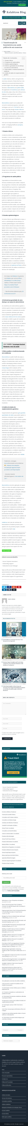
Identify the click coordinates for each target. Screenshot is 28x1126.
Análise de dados (6, 1095)
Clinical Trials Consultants (8, 828)
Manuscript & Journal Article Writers (10, 855)
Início (3, 1069)
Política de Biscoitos (6, 1085)
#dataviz (15, 276)
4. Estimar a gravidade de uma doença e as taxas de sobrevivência (14, 66)
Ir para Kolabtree (17, 1)
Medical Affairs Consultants (8, 844)
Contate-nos (5, 1079)
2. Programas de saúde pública (12, 62)
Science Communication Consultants (10, 833)
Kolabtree (4, 522)
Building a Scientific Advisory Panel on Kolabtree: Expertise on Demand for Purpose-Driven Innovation (13, 930)
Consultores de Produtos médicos (10, 817)
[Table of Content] (23, 58)
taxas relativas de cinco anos (13, 317)
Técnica (24, 52)
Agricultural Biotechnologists (8, 858)
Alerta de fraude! (8, 1)
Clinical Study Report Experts (8, 852)
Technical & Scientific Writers (8, 814)
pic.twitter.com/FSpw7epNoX (12, 469)
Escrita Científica (6, 1110)
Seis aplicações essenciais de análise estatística (13, 981)
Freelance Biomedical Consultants (10, 841)
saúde (4, 79)
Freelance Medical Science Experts (10, 850)
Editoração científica (6, 1117)
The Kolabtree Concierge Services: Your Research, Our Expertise (13, 640)
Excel (3, 109)
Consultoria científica (7, 1101)
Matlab (22, 454)
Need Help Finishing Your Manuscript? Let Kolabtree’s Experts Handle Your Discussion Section (12, 969)
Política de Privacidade (13, 890)
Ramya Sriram (7, 51)
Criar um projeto (6, 1072)
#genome (14, 467)
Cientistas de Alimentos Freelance (10, 822)
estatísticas (14, 89)
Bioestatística (11, 87)
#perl (18, 467)
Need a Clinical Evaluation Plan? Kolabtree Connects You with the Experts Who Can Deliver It (13, 905)
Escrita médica (5, 1113)
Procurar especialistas (7, 1076)
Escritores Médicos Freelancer (9, 812)
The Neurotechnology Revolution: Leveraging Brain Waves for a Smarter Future (14, 959)
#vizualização (7, 467)
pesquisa (20, 125)
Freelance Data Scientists (8, 863)
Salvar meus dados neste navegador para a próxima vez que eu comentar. (13, 733)
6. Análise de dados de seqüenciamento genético (14, 74)
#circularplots (15, 465)
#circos (6, 463)
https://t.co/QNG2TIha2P (11, 285)
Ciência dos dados (9, 52)
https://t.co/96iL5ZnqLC (14, 280)
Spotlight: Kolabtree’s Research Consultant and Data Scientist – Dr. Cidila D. (13, 935)
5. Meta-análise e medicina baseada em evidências (14, 70)
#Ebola (6, 280)
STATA (15, 107)
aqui (14, 529)
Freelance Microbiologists (8, 836)
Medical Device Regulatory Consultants (11, 847)
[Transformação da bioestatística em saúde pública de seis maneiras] (14, 34)
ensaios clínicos (19, 109)
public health (20, 87)
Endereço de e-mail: (7, 873)
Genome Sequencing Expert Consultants (11, 860)
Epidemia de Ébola (16, 265)
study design (5, 368)
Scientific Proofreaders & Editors (9, 825)
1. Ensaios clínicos (8, 60)
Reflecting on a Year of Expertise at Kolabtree (12, 900)
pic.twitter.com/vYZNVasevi (11, 287)
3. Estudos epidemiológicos (11, 64)
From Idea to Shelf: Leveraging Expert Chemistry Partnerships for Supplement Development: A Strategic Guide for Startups (13, 944)
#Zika (19, 278)
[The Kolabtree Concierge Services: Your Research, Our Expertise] (14, 630)
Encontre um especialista (19, 3)
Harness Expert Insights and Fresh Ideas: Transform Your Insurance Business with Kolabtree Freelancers (13, 663)
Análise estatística (6, 1104)
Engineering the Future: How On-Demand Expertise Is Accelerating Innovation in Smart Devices (14, 911)
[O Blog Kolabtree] (14, 11)
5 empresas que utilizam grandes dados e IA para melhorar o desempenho (14, 1014)
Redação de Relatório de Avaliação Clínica (12, 1107)
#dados (9, 278)
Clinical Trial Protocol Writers (8, 839)
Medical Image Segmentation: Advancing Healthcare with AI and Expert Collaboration (12, 949)
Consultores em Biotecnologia (9, 820)
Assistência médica (18, 52)
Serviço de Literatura (7, 1098)
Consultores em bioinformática (9, 830)
